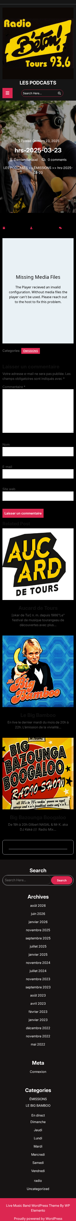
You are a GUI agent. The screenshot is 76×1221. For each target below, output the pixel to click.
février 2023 (38, 1012)
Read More (36, 564)
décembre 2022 (38, 1028)
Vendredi (38, 1171)
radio (38, 1181)
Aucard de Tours (38, 608)
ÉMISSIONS (42, 168)
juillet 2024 (38, 971)
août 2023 (38, 995)
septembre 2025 (38, 938)
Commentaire (13, 387)
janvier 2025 (38, 954)
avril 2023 (38, 1003)
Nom (6, 444)
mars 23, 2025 (17, 227)
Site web (8, 489)
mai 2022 (38, 1044)
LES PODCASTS (38, 83)
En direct (38, 1115)
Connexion (38, 1072)
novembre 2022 (38, 1036)
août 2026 (38, 905)
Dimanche (38, 1122)
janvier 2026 (38, 922)
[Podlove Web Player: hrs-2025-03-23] (38, 290)
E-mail (7, 467)
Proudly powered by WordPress (38, 1219)
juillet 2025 (38, 946)
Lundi (38, 1138)
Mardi (38, 1146)
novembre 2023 (38, 979)
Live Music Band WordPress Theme (33, 1205)
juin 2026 (38, 914)
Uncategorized (38, 1189)
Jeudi (38, 1130)
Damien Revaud (46, 227)
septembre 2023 (38, 987)
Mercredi (38, 1154)
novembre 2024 (38, 963)
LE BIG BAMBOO (38, 1105)
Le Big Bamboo (38, 715)
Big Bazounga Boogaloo (38, 817)
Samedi (38, 1163)
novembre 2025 (38, 930)
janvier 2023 (38, 1020)
